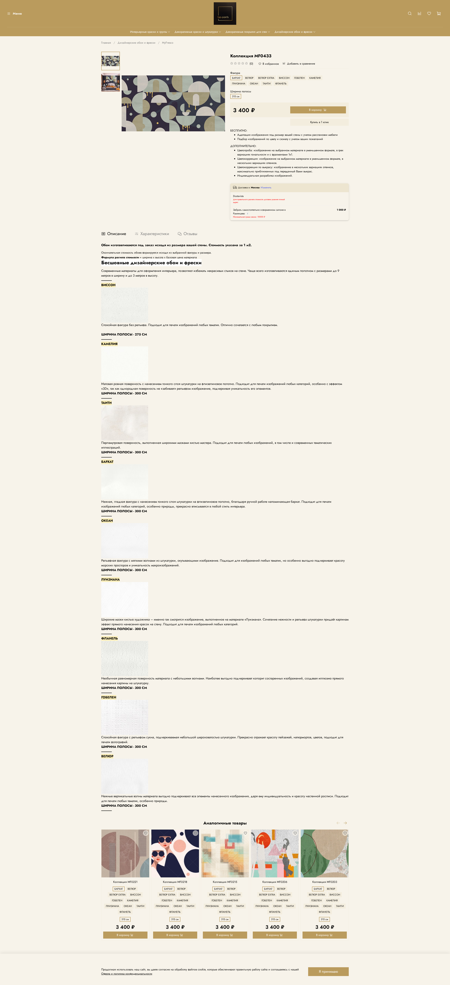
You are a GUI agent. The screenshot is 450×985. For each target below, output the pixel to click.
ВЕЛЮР (249, 78)
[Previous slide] (128, 103)
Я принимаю (328, 971)
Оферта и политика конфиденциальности (126, 974)
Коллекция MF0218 (175, 882)
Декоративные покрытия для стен (246, 32)
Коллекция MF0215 (225, 882)
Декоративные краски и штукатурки (196, 32)
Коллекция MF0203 (324, 882)
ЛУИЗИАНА (238, 83)
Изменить (266, 187)
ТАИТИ (267, 83)
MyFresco (167, 43)
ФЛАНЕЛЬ (281, 83)
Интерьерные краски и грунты (148, 32)
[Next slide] (218, 103)
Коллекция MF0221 (125, 882)
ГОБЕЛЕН (299, 78)
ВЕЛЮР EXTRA (266, 78)
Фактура (235, 73)
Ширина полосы (240, 91)
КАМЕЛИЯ (315, 78)
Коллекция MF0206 (274, 882)
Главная (106, 43)
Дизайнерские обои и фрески (293, 32)
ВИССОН (284, 78)
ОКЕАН (254, 83)
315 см (235, 96)
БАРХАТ (236, 78)
